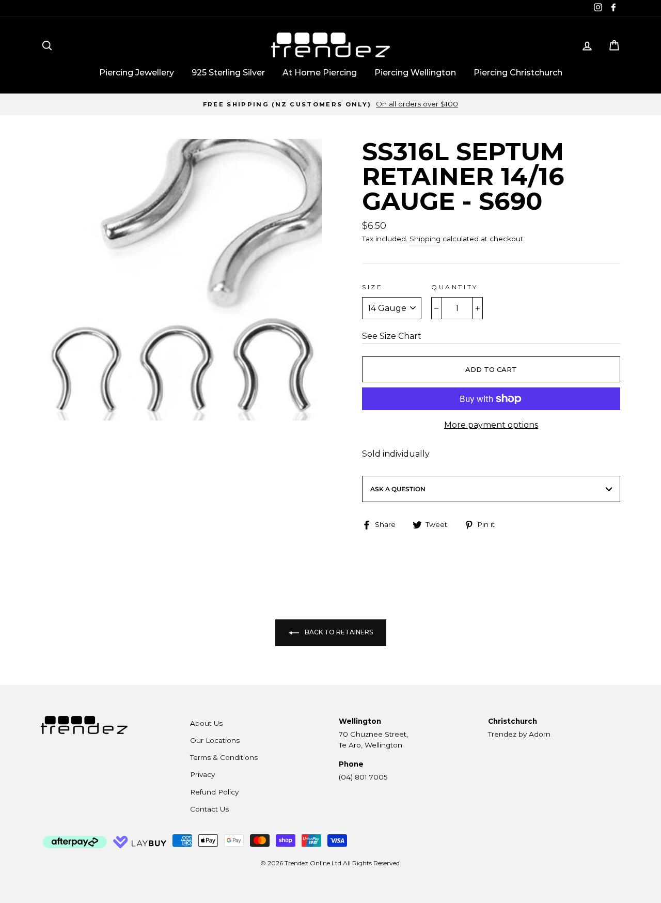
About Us (206, 723)
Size (372, 287)
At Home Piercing (319, 72)
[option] (330, 104)
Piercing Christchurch (518, 72)
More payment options (491, 425)
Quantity (454, 287)
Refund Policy (214, 792)
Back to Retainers (338, 632)
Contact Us (209, 809)
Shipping (425, 239)
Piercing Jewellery (136, 72)
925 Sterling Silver (228, 72)
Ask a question (398, 489)
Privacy (202, 774)
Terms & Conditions (224, 757)
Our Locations (215, 740)
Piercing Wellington (415, 72)
